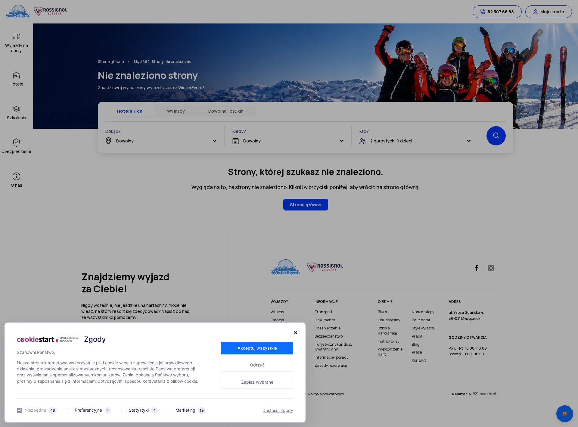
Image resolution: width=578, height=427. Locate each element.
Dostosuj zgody (278, 410)
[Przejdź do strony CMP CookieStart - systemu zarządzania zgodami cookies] (48, 339)
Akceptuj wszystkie (257, 348)
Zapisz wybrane (257, 382)
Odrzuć (257, 364)
